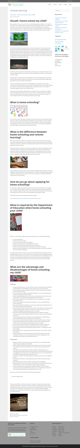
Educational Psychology (60, 39)
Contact (65, 4)
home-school (14, 415)
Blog (70, 4)
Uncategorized (58, 43)
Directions (32, 434)
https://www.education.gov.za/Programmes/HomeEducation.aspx (25, 198)
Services (55, 4)
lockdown (19, 415)
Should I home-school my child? (22, 14)
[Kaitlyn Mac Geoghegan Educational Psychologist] (16, 4)
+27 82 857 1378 (69, 1)
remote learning (24, 415)
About (60, 4)
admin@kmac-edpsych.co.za (13, 1)
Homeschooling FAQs (17, 376)
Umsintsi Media (55, 446)
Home (49, 4)
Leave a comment (14, 416)
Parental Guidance (15, 414)
